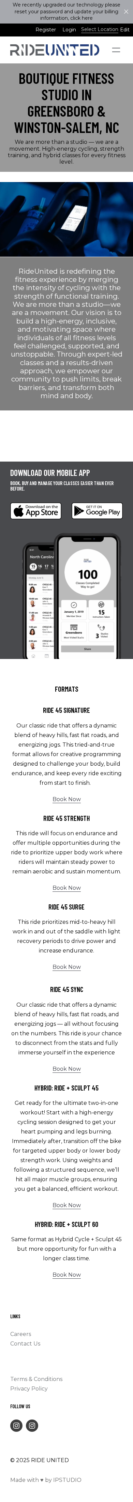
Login (69, 30)
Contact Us (25, 1343)
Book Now (67, 799)
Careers (20, 1334)
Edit (125, 30)
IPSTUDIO (67, 1480)
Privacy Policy (29, 1388)
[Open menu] (116, 50)
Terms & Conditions (36, 1379)
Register (45, 30)
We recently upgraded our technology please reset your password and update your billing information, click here (66, 11)
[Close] (126, 11)
